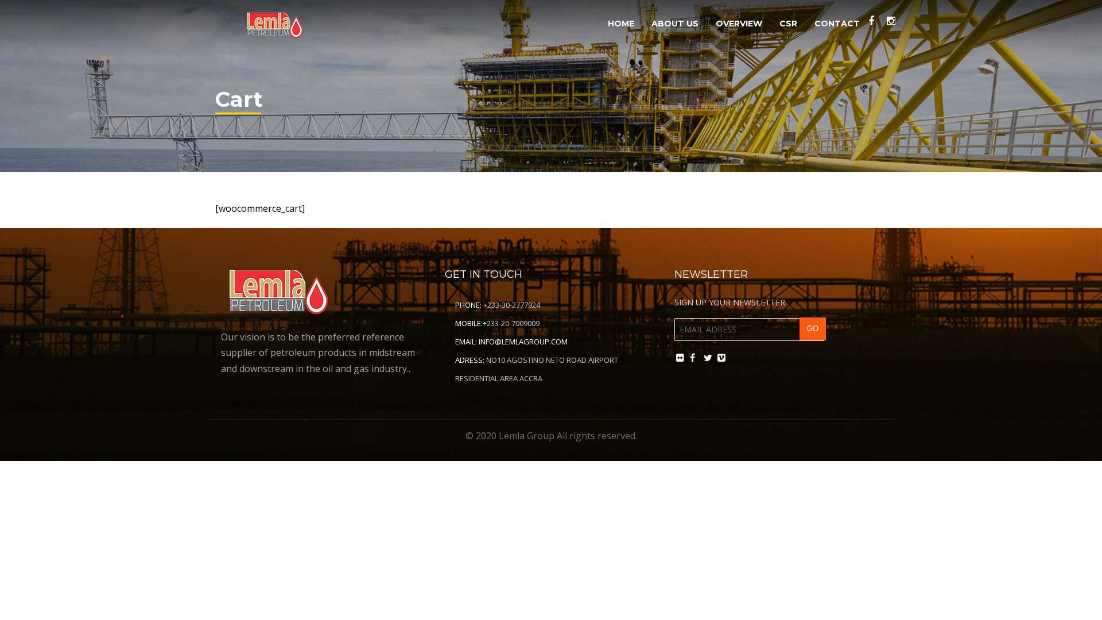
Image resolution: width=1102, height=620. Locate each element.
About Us (675, 23)
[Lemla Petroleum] (274, 22)
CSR (788, 23)
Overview (739, 23)
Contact (837, 23)
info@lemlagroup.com (523, 341)
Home (621, 23)
